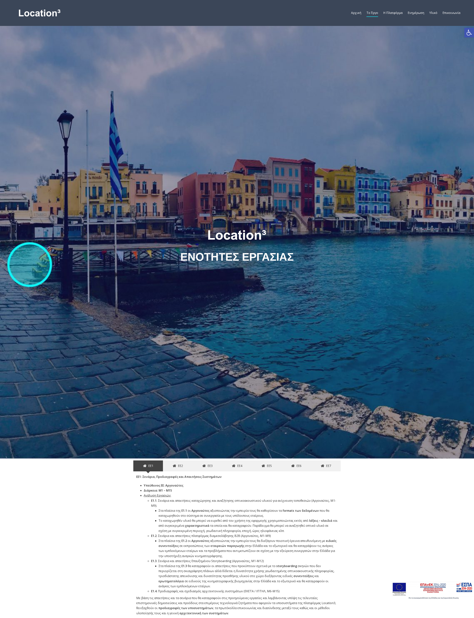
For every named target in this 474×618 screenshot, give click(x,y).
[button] (469, 32)
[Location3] (39, 13)
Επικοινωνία (451, 13)
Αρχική (356, 13)
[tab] (148, 465)
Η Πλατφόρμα (393, 13)
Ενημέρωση (416, 13)
